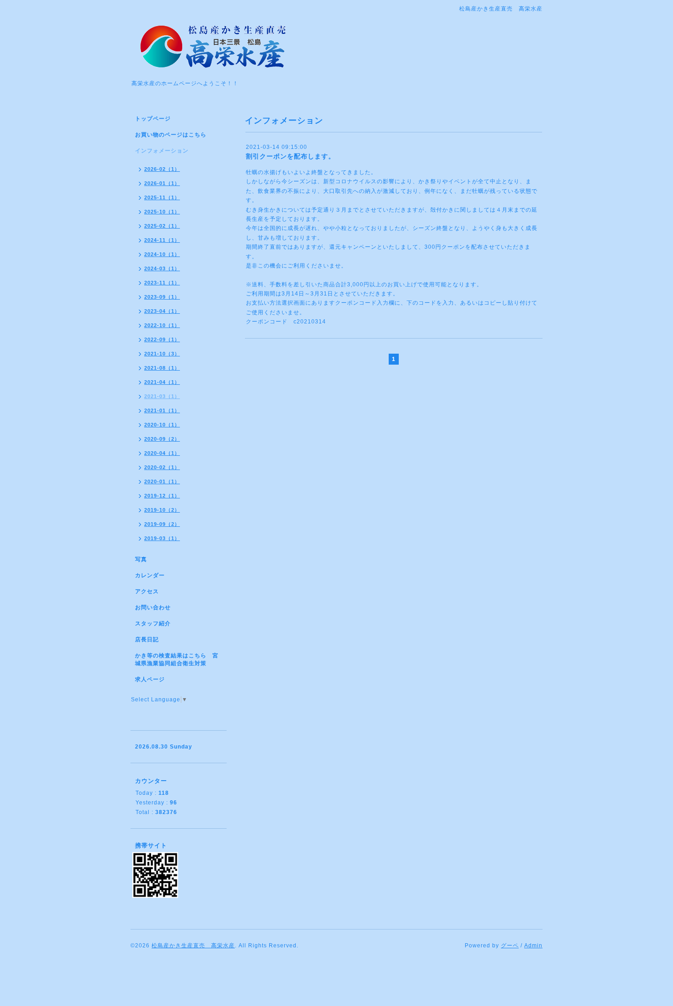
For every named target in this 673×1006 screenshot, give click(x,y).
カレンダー (150, 575)
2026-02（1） (162, 169)
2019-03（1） (162, 538)
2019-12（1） (162, 495)
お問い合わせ (153, 607)
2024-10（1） (162, 254)
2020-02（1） (162, 467)
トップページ (153, 118)
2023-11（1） (162, 282)
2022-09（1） (162, 339)
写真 (141, 559)
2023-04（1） (162, 311)
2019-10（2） (162, 510)
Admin (533, 945)
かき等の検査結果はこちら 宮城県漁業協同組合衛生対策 (176, 659)
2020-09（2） (162, 439)
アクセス (147, 591)
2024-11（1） (162, 240)
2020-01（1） (162, 481)
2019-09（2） (162, 524)
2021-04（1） (162, 382)
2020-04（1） (162, 453)
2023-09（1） (162, 297)
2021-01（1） (162, 410)
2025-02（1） (162, 226)
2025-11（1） (162, 197)
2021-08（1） (162, 368)
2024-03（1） (162, 268)
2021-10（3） (162, 353)
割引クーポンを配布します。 (290, 156)
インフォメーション (162, 151)
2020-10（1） (162, 424)
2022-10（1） (162, 325)
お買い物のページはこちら (170, 134)
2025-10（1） (162, 211)
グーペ (510, 945)
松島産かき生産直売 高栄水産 (193, 945)
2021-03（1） (162, 396)
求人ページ (150, 679)
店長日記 (147, 639)
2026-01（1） (162, 183)
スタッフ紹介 (153, 623)
